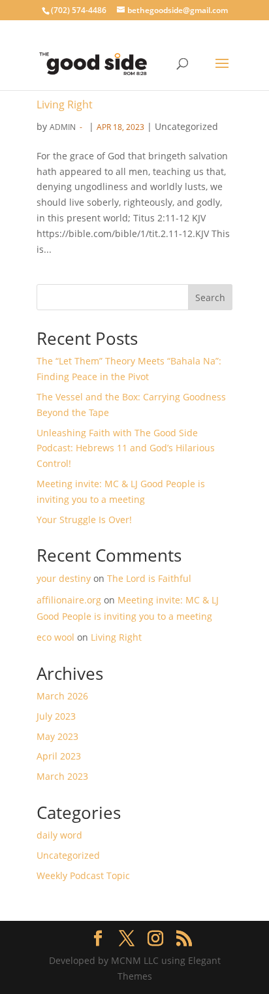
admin (63, 127)
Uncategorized (68, 855)
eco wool (55, 637)
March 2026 (62, 696)
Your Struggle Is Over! (84, 519)
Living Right (65, 104)
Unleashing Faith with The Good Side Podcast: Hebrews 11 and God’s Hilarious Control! (126, 448)
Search (210, 297)
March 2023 (62, 776)
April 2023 (59, 756)
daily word (59, 835)
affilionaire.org (69, 600)
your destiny (64, 578)
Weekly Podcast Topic (83, 875)
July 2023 (56, 716)
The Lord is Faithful (149, 578)
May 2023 (57, 736)
